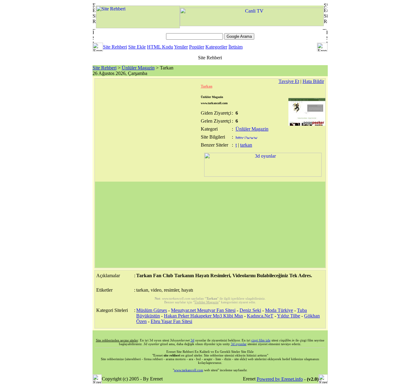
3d (192, 340)
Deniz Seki (250, 310)
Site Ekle (137, 46)
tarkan (246, 145)
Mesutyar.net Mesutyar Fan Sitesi (203, 310)
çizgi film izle (261, 340)
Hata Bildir (313, 81)
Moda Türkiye (279, 310)
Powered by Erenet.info (280, 379)
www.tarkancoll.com (188, 370)
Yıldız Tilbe (288, 315)
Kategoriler (216, 46)
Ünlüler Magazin (138, 67)
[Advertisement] (210, 225)
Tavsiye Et (289, 81)
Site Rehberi (115, 46)
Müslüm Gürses (151, 310)
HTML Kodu (160, 46)
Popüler (196, 46)
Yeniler (181, 46)
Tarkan (206, 86)
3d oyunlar (239, 344)
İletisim (235, 46)
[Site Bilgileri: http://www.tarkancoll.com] (247, 137)
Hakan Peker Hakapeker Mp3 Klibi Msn (203, 315)
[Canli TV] (252, 24)
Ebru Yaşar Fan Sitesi (171, 321)
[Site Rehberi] (138, 26)
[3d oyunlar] (263, 175)
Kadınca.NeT (260, 315)
